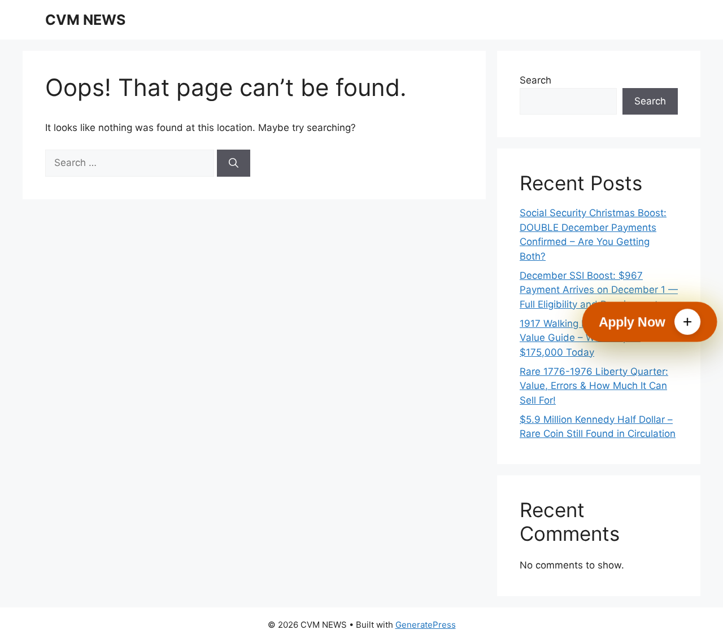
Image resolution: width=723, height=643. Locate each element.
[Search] (233, 163)
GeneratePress (425, 624)
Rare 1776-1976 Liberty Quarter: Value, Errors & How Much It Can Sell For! (594, 386)
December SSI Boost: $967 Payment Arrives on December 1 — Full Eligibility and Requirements (599, 290)
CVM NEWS (85, 19)
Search (535, 80)
